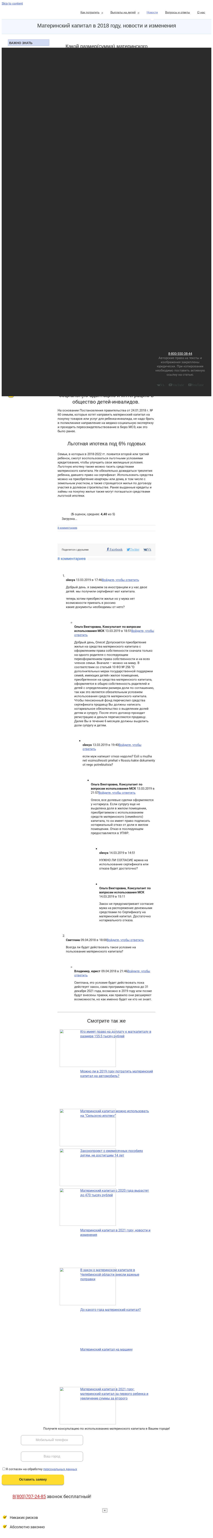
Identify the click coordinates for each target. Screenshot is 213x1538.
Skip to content (12, 3)
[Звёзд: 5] (69, 514)
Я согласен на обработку (41, 1469)
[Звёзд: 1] (59, 514)
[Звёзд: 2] (61, 514)
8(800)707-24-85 (29, 1496)
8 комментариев (67, 527)
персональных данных (60, 1469)
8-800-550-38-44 (180, 354)
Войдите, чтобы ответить (120, 580)
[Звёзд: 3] (64, 514)
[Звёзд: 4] (66, 514)
